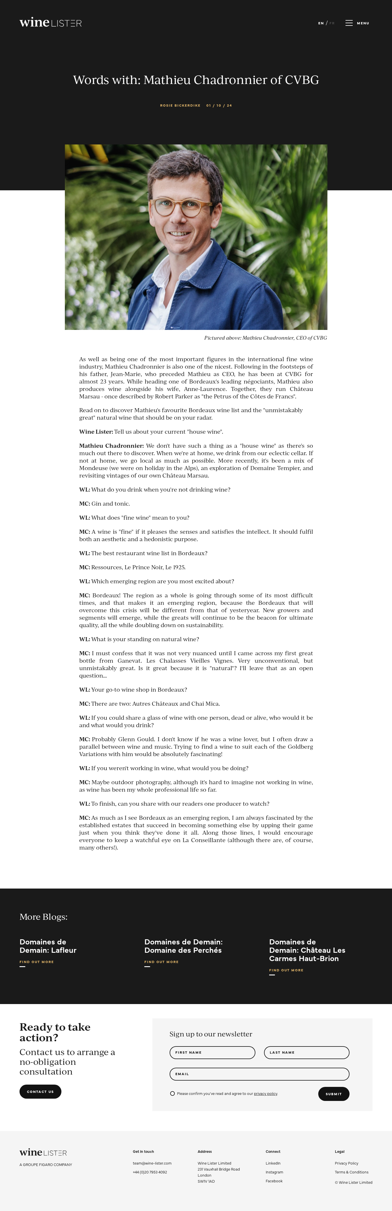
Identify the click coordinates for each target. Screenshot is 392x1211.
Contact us (40, 1091)
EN (321, 23)
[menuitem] (353, 1163)
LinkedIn (273, 1162)
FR (332, 23)
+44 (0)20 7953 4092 (150, 1171)
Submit (334, 1093)
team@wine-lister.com (152, 1162)
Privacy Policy (346, 1162)
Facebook (274, 1180)
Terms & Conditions (351, 1171)
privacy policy (265, 1093)
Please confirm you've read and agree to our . (227, 1093)
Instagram (274, 1171)
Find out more (37, 963)
